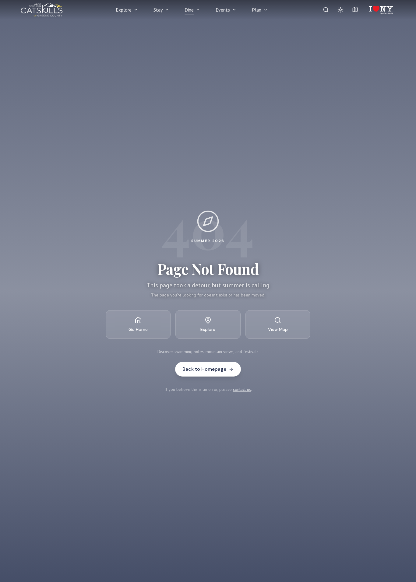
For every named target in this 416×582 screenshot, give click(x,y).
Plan (256, 10)
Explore (124, 10)
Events (223, 10)
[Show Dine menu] (198, 9)
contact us (242, 389)
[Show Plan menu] (265, 9)
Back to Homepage (204, 369)
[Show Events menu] (234, 9)
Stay (158, 10)
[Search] (326, 9)
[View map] (355, 9)
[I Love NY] (380, 9)
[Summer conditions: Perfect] (340, 9)
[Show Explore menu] (135, 9)
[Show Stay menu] (167, 9)
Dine (189, 10)
